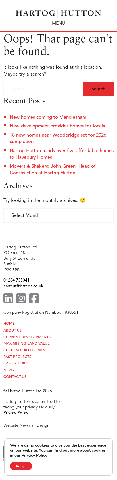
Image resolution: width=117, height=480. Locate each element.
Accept (21, 466)
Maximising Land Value (26, 343)
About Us (12, 330)
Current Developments (27, 337)
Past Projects (17, 357)
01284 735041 (16, 280)
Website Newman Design (26, 425)
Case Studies (15, 363)
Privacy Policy (15, 412)
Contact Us (14, 377)
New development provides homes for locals (57, 126)
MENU (58, 23)
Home (9, 324)
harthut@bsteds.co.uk (23, 285)
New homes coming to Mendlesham (48, 117)
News (8, 370)
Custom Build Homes (24, 350)
